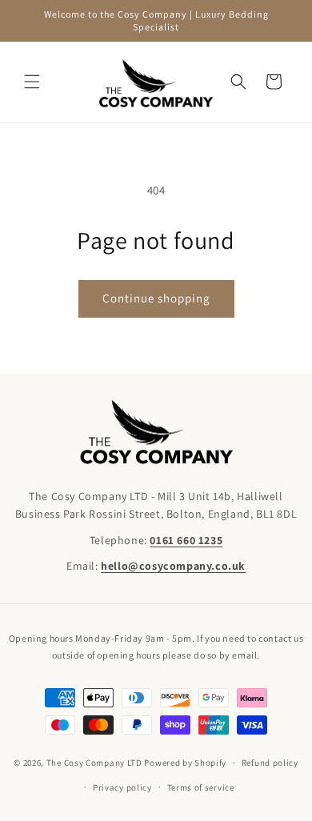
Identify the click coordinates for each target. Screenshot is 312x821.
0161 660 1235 (186, 540)
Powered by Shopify (185, 762)
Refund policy (270, 762)
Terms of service (200, 787)
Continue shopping (156, 298)
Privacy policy (122, 787)
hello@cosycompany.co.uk (173, 566)
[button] (32, 81)
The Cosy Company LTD (94, 762)
